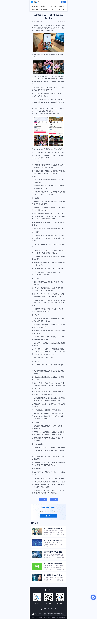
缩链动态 (62, 6)
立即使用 (48, 516)
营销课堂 (44, 9)
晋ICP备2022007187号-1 (60, 617)
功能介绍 (44, 6)
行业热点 (53, 9)
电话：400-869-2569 (50, 609)
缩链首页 (35, 6)
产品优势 (53, 6)
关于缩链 (62, 9)
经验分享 (35, 9)
